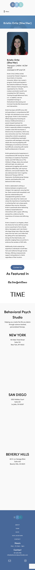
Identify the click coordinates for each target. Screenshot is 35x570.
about (17, 525)
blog (17, 532)
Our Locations (17, 535)
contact (17, 539)
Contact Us (17, 267)
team (17, 528)
